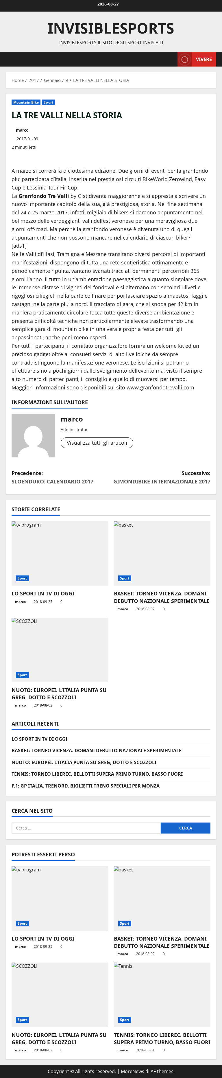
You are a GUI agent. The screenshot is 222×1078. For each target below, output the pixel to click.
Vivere (204, 59)
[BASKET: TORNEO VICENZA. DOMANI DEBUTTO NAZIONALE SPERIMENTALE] (162, 553)
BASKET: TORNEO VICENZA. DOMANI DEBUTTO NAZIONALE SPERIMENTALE (162, 597)
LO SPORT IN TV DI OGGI (43, 593)
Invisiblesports (111, 28)
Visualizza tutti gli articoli (97, 442)
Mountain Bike (26, 102)
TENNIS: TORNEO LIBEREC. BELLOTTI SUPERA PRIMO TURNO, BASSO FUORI (97, 774)
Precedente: (52, 477)
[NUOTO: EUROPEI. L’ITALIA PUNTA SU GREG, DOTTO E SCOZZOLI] (60, 650)
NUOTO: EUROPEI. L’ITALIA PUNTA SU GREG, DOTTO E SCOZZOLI (59, 694)
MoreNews (132, 1071)
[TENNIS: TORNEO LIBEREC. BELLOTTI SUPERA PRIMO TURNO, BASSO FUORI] (162, 995)
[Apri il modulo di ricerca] (171, 59)
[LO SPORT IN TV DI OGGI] (60, 553)
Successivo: (161, 477)
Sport (48, 102)
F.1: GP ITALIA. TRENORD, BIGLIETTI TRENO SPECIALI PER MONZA (86, 786)
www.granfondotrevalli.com (160, 387)
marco (22, 130)
